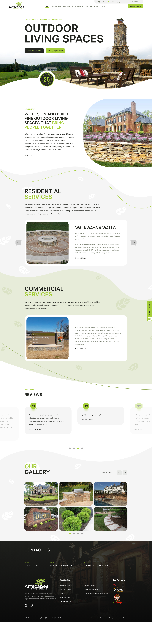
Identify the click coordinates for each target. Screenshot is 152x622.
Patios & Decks (90, 585)
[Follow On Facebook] (99, 2)
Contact (103, 6)
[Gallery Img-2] (110, 519)
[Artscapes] (16, 5)
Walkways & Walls (66, 585)
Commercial (79, 6)
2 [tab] (74, 448)
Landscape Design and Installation (96, 593)
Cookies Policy (59, 618)
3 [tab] (78, 448)
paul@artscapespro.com (117, 2)
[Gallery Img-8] (76, 519)
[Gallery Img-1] (110, 494)
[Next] (133, 242)
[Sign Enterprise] (118, 585)
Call (55, 51)
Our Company (56, 6)
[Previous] (18, 242)
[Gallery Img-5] (41, 494)
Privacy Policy (41, 618)
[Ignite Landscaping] (118, 590)
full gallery (107, 473)
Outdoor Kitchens (65, 589)
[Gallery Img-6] (41, 519)
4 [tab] (82, 448)
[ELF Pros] (118, 600)
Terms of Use (50, 618)
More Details (80, 258)
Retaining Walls (65, 597)
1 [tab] (70, 448)
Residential (67, 6)
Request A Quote (135, 6)
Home (47, 6)
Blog (96, 6)
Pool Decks (63, 593)
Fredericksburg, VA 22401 (96, 565)
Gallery (89, 6)
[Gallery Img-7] (76, 494)
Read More (29, 156)
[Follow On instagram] (103, 2)
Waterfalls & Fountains (92, 589)
